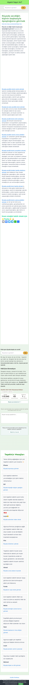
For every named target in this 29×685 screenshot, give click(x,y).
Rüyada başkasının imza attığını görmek (12, 631)
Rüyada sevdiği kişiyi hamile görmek (12, 186)
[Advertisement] (14, 72)
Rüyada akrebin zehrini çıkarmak (12, 649)
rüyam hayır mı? (14, 2)
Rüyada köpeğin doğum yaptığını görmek (12, 489)
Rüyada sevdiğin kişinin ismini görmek (13, 89)
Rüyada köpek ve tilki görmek (12, 665)
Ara (23, 7)
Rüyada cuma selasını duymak (12, 570)
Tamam (20, 683)
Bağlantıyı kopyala (14, 432)
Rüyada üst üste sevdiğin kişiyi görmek (13, 107)
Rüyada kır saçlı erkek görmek (12, 590)
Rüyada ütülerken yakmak (10, 544)
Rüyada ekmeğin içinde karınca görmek (12, 610)
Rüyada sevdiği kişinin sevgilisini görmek (14, 150)
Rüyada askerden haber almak (12, 519)
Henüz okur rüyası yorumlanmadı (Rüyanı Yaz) (12, 24)
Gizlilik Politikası (14, 677)
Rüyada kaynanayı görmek (11, 468)
